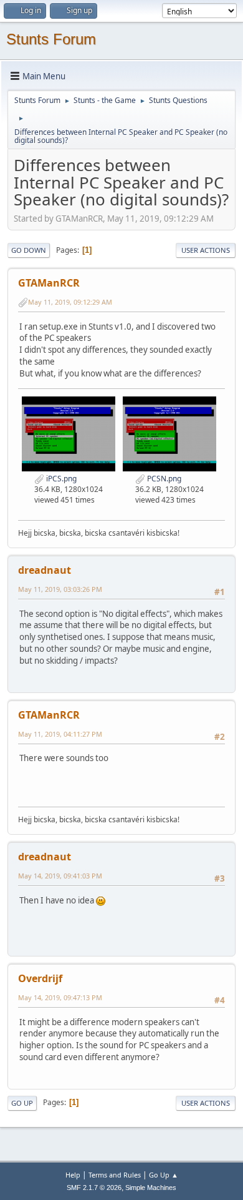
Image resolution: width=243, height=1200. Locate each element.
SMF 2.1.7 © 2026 (94, 1187)
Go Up (22, 1103)
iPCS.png (60, 478)
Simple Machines (150, 1187)
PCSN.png (163, 478)
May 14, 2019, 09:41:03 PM (60, 875)
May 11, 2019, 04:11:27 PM (60, 734)
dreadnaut (44, 570)
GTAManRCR (49, 283)
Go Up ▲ (163, 1174)
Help (72, 1174)
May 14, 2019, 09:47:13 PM (60, 997)
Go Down (28, 250)
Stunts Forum (51, 39)
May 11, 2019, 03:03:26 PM (60, 589)
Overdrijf (40, 978)
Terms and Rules (114, 1174)
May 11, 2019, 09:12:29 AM (70, 302)
